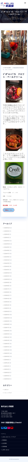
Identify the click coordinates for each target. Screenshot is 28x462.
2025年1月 (6, 237)
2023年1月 (6, 308)
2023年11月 (6, 276)
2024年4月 (7, 260)
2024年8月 (6, 250)
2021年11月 (6, 353)
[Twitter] (5, 428)
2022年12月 (7, 311)
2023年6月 (6, 292)
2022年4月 (6, 337)
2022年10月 (7, 318)
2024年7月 (6, 253)
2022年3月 (6, 340)
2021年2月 (6, 369)
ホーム (14, 17)
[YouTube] (12, 428)
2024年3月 (6, 263)
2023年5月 (6, 295)
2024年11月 (7, 240)
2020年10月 (7, 379)
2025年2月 (6, 234)
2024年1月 (6, 269)
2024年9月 (6, 247)
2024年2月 (6, 266)
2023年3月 (6, 302)
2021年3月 (6, 366)
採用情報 (4, 446)
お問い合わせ (5, 450)
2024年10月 (7, 244)
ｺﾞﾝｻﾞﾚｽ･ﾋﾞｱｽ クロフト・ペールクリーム (15, 19)
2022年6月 (6, 330)
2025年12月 (7, 228)
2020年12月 (7, 372)
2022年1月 (6, 347)
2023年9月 (6, 282)
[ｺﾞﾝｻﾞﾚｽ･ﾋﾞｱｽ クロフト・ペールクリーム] (14, 47)
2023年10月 (7, 279)
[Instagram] (8, 428)
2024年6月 (6, 257)
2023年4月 (6, 298)
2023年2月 (6, 305)
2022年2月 (6, 343)
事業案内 (4, 440)
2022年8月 (6, 324)
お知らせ (6, 389)
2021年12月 (6, 350)
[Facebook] (2, 428)
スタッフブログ (8, 69)
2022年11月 (6, 314)
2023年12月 (7, 273)
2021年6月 (6, 359)
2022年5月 (6, 334)
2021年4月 (6, 363)
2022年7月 (6, 327)
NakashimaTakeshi (18, 67)
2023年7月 (6, 289)
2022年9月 (6, 321)
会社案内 (4, 443)
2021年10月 (6, 356)
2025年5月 (7, 231)
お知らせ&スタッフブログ (9, 437)
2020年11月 (6, 376)
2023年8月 (6, 285)
